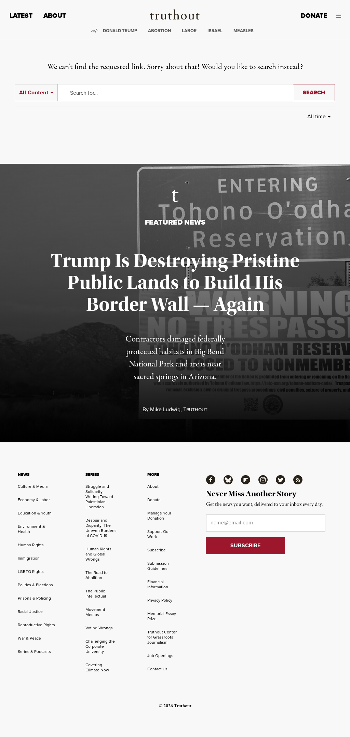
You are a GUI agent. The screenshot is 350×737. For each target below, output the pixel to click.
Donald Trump (120, 30)
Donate (314, 16)
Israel (215, 30)
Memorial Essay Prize (161, 616)
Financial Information (157, 584)
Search (314, 92)
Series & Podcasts (34, 651)
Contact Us (157, 669)
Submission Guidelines (158, 565)
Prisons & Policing (34, 598)
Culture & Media (33, 486)
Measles (243, 30)
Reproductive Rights (36, 625)
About (54, 16)
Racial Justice (30, 611)
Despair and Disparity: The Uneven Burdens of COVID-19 (101, 527)
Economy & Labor (34, 499)
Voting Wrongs (99, 628)
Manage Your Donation (159, 515)
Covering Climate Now (97, 667)
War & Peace (29, 638)
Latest (21, 16)
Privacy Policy (159, 600)
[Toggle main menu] (339, 16)
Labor (189, 30)
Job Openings (160, 655)
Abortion (159, 30)
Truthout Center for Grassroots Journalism (162, 637)
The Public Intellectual (95, 593)
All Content (33, 92)
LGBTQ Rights (31, 571)
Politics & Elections (35, 585)
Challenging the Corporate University (100, 646)
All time (316, 116)
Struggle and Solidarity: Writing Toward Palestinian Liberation (99, 496)
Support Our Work (158, 533)
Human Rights (31, 545)
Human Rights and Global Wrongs (98, 554)
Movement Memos (95, 611)
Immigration (29, 558)
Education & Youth (35, 513)
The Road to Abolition (96, 575)
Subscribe (156, 550)
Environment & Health (31, 528)
